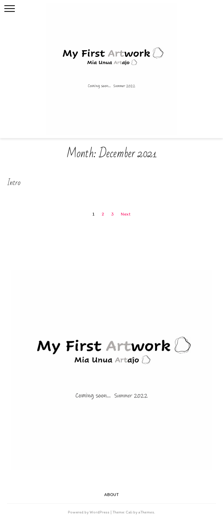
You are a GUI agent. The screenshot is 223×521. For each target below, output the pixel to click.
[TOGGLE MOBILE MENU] (9, 8)
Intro (14, 183)
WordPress (99, 512)
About (111, 494)
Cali (129, 512)
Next (126, 214)
